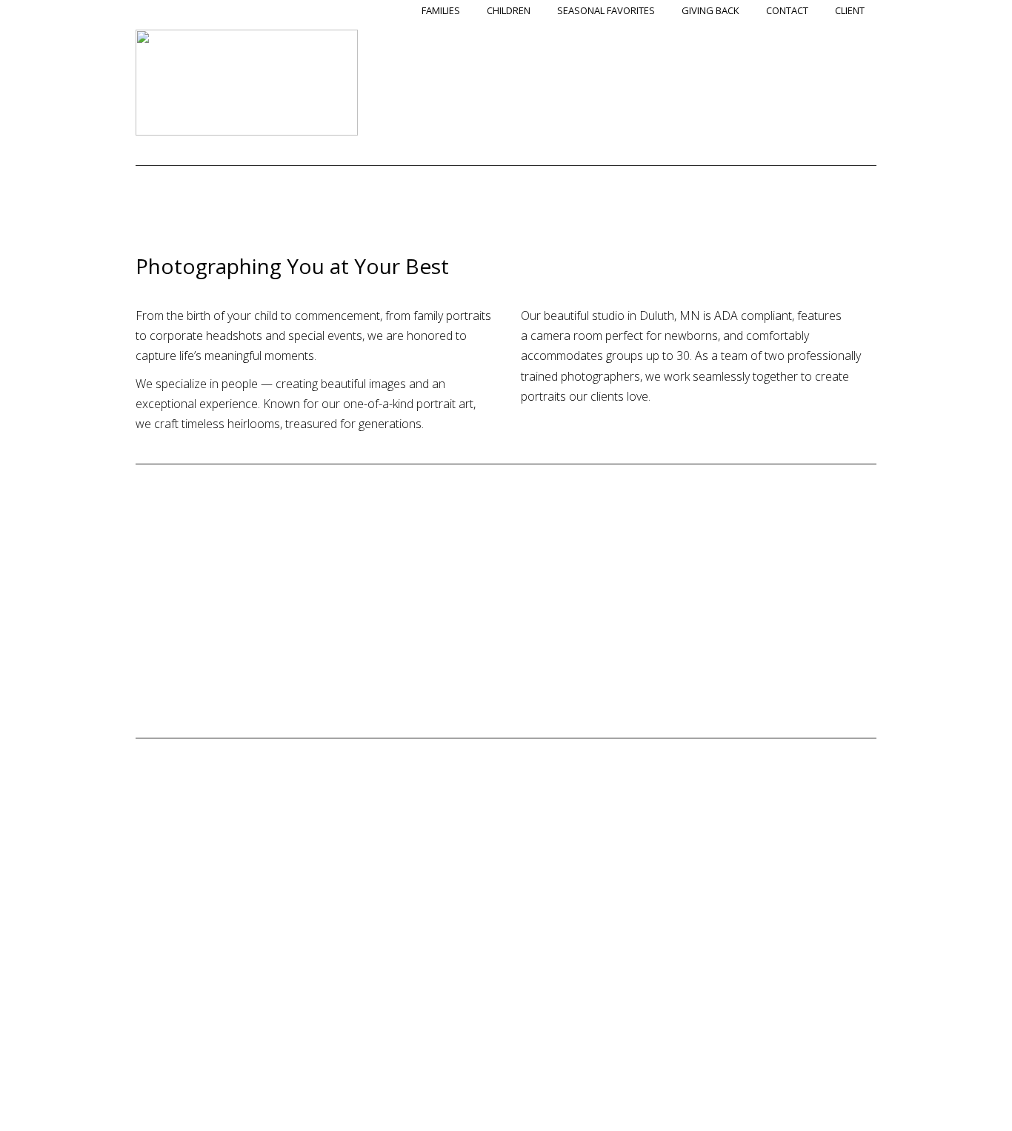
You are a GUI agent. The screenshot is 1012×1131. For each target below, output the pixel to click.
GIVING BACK (710, 10)
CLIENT (850, 10)
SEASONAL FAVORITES (606, 10)
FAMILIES (441, 10)
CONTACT (787, 10)
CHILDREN (508, 10)
